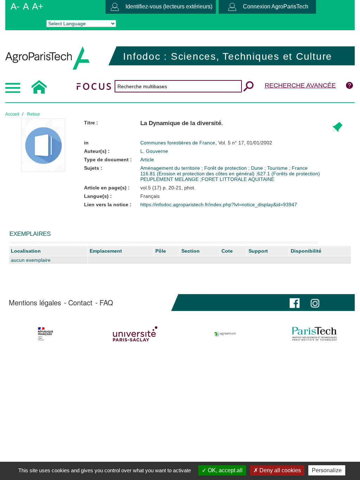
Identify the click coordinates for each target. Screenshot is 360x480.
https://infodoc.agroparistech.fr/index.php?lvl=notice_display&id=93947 (218, 204)
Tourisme (278, 168)
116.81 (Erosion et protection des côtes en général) (197, 173)
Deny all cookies (279, 470)
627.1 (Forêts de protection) (288, 173)
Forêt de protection (226, 168)
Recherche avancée (300, 85)
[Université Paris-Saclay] (135, 334)
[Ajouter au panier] (336, 128)
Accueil (12, 114)
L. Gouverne (154, 151)
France (300, 168)
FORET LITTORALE (224, 179)
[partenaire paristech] (314, 334)
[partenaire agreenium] (225, 334)
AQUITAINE (261, 179)
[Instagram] (315, 302)
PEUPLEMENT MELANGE (169, 179)
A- (15, 6)
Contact (80, 302)
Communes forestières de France (178, 142)
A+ (37, 6)
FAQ (106, 302)
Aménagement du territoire (170, 168)
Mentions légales (35, 302)
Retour (33, 114)
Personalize (327, 470)
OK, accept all (224, 470)
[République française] (45, 334)
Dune (257, 168)
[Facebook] (294, 302)
